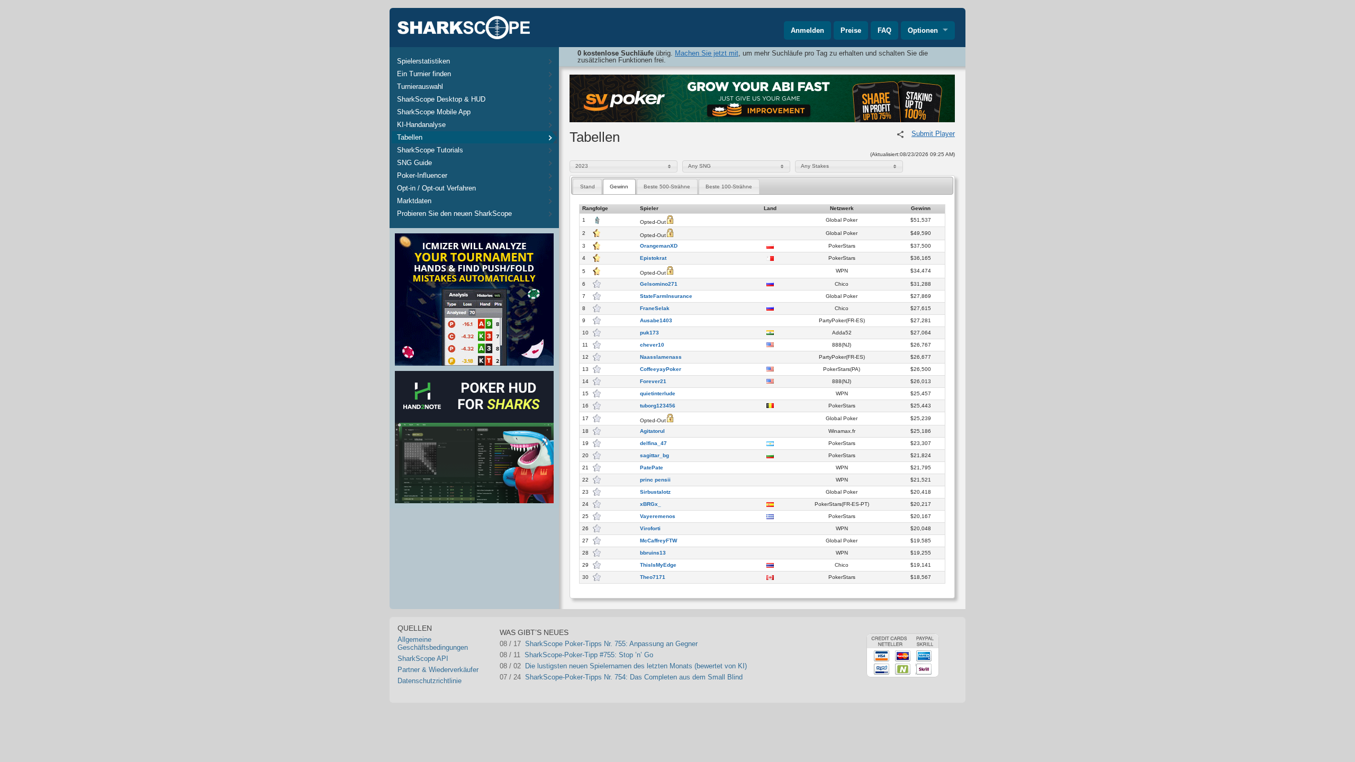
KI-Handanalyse (421, 125)
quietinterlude (657, 393)
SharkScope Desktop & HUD (441, 99)
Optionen (923, 30)
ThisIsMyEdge (658, 565)
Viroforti (650, 528)
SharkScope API (423, 659)
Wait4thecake (520, 643)
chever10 (652, 345)
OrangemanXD (659, 246)
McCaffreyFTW (658, 540)
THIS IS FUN (678, 643)
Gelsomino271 (659, 284)
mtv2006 (513, 654)
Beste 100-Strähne (729, 186)
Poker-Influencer (422, 175)
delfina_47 (653, 443)
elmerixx (513, 665)
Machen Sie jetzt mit (706, 53)
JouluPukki (675, 654)
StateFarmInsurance (666, 296)
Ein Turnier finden (424, 74)
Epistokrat (653, 258)
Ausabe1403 (656, 320)
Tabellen (409, 137)
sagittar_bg (654, 455)
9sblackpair (675, 678)
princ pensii (655, 480)
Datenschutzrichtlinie (430, 681)
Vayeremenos (657, 516)
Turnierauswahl (420, 86)
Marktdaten (414, 201)
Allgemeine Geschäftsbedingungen (433, 643)
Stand (587, 186)
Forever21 (653, 381)
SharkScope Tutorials (430, 150)
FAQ (884, 30)
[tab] (587, 186)
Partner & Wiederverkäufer (438, 670)
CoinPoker (547, 654)
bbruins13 (653, 553)
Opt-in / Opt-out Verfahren (436, 188)
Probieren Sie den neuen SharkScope (454, 213)
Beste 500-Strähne (667, 186)
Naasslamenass (661, 357)
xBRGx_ (650, 504)
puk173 (649, 332)
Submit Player (933, 133)
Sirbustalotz (655, 492)
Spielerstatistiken (423, 61)
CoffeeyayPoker (660, 369)
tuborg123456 (657, 406)
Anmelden (807, 30)
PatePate (651, 467)
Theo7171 (652, 577)
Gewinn (619, 186)
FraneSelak (655, 308)
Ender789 (514, 678)
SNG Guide (414, 163)
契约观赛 (672, 665)
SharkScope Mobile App (434, 112)
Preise (851, 30)
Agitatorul (652, 431)
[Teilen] (900, 134)
